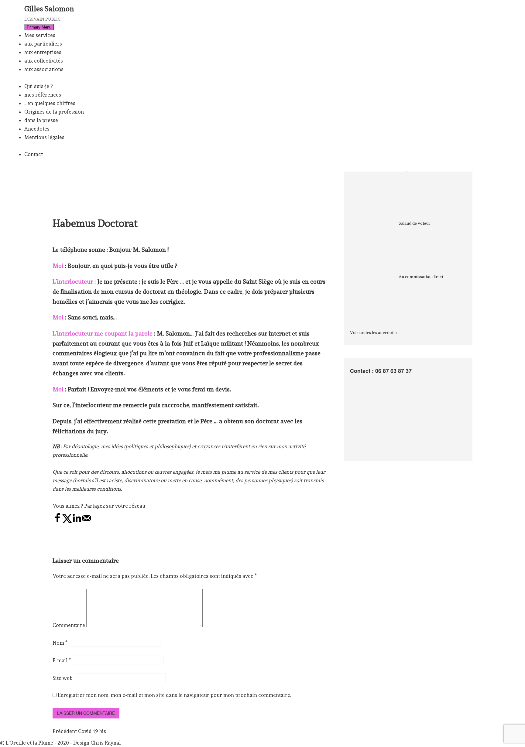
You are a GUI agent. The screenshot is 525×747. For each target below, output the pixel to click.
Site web (63, 678)
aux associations (43, 69)
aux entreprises (42, 52)
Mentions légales (44, 137)
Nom (60, 643)
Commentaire (69, 625)
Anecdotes (37, 129)
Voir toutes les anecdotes (373, 332)
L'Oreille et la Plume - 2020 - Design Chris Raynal (63, 743)
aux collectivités (43, 61)
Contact (33, 154)
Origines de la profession (54, 112)
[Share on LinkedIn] (77, 521)
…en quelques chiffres (49, 103)
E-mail (62, 660)
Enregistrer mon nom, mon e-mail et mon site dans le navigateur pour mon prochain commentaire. (174, 695)
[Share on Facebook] (57, 521)
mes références (42, 95)
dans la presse (41, 120)
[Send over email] (86, 521)
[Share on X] (67, 521)
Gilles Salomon (49, 8)
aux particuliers (43, 44)
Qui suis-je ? (38, 86)
